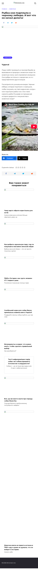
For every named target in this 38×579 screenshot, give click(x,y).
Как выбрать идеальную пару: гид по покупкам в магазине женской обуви (19, 245)
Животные (8, 57)
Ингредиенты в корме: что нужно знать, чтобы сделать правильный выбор (18, 346)
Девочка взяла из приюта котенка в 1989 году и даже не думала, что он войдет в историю (18, 547)
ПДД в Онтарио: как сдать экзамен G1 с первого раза (18, 279)
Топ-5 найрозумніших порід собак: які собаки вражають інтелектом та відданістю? (19, 361)
